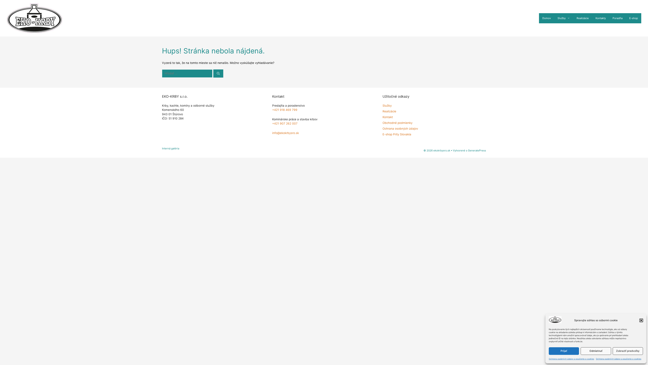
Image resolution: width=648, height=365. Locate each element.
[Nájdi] (218, 73)
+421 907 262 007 (285, 123)
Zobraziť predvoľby (628, 350)
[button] (641, 320)
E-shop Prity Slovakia (397, 134)
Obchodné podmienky (397, 123)
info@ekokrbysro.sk (285, 133)
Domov (546, 18)
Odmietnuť (595, 350)
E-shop (633, 18)
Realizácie (583, 18)
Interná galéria (170, 148)
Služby (562, 18)
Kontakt (388, 117)
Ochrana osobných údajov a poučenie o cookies (571, 359)
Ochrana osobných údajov (400, 128)
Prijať (564, 350)
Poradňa (618, 18)
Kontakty (601, 18)
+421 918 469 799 (284, 110)
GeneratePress (477, 150)
